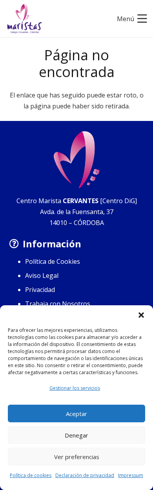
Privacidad (40, 289)
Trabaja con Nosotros (57, 303)
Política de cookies (30, 475)
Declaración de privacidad (84, 475)
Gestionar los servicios (74, 388)
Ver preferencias (76, 457)
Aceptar (76, 414)
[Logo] (24, 18)
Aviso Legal (41, 275)
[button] (141, 315)
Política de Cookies (52, 261)
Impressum (130, 475)
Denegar (76, 435)
